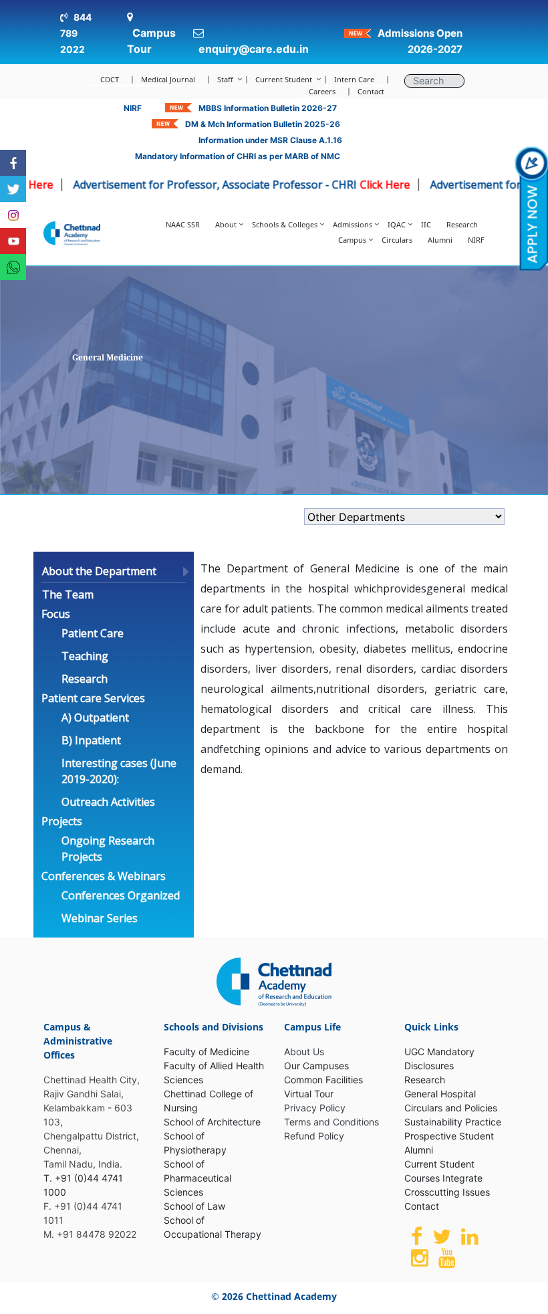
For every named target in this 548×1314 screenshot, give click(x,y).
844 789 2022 (76, 33)
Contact (371, 91)
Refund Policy (314, 1135)
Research (462, 224)
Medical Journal (168, 79)
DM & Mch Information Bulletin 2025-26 (262, 124)
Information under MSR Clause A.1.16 (270, 140)
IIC (426, 224)
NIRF (133, 108)
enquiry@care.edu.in (253, 49)
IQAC (397, 224)
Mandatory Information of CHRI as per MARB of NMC (237, 156)
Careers (322, 91)
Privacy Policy (315, 1107)
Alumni (440, 240)
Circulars (397, 240)
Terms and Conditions (331, 1121)
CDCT (109, 79)
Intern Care (354, 79)
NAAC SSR (183, 224)
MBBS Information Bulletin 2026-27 (267, 108)
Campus (352, 240)
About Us (304, 1051)
